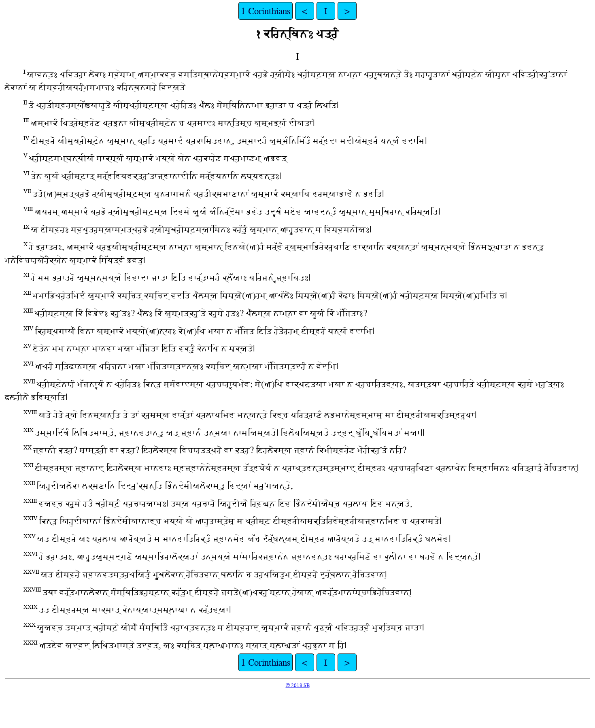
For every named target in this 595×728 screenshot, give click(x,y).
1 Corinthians (265, 11)
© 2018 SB (298, 685)
